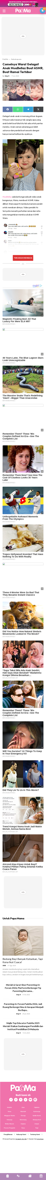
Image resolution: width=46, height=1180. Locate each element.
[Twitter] (20, 1099)
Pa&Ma (5, 59)
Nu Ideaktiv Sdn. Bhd (21, 1139)
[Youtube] (30, 1099)
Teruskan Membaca (23, 258)
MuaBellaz (7, 196)
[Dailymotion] (35, 1099)
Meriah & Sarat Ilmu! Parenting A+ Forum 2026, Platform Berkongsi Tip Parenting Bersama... (23, 988)
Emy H (7, 76)
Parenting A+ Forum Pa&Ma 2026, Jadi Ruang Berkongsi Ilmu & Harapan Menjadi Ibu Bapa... (23, 1007)
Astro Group (40, 1139)
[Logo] (23, 10)
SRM (4, 965)
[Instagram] (16, 1099)
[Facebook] (11, 1099)
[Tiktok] (25, 1099)
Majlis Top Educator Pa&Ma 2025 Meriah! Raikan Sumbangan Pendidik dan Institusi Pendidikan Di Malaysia (23, 1026)
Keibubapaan (16, 59)
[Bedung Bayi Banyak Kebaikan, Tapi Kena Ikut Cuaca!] (23, 941)
